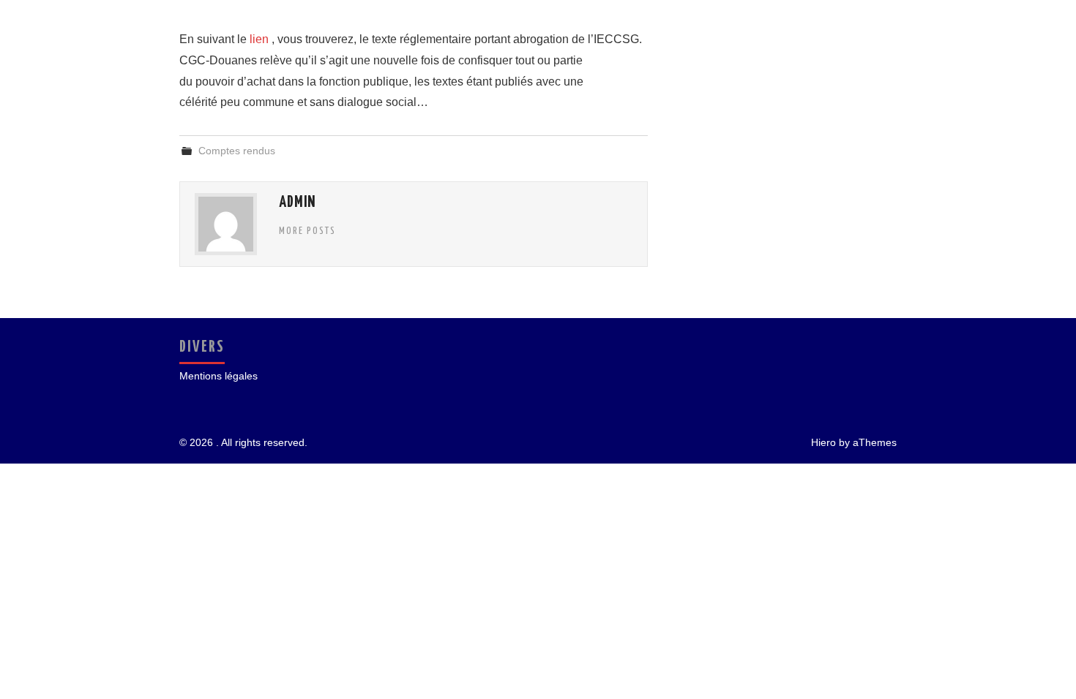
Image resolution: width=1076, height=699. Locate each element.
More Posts (307, 231)
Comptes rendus (236, 150)
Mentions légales (218, 376)
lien (261, 39)
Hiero (823, 442)
